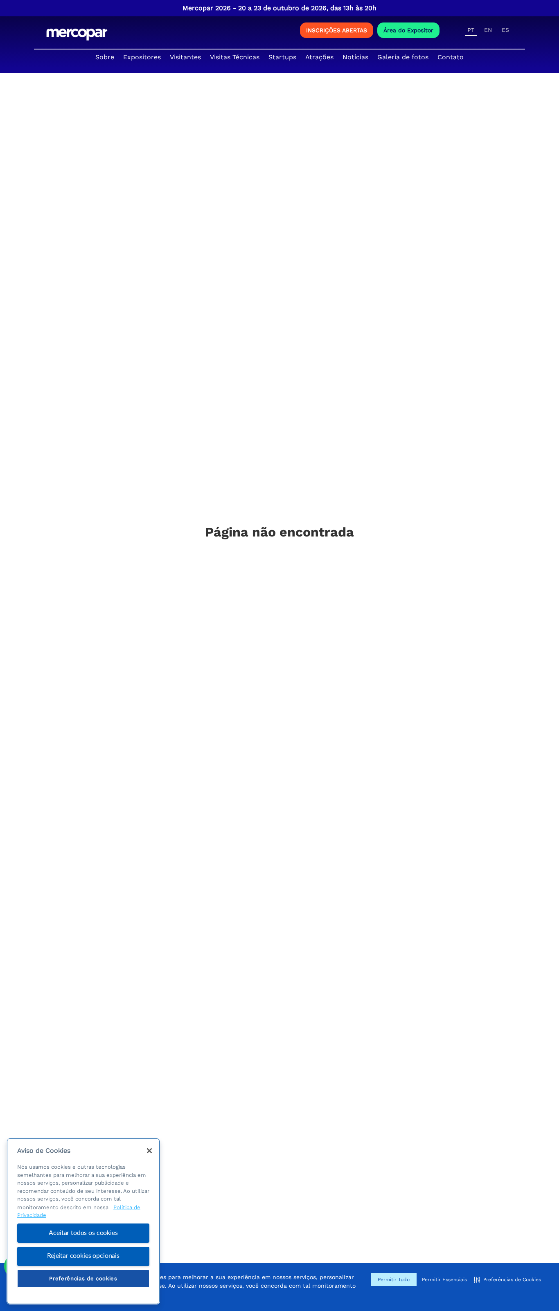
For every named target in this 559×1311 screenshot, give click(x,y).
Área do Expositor (408, 30)
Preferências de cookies (83, 1278)
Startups (282, 57)
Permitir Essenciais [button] (444, 1279)
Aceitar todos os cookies (83, 1233)
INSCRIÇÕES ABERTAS (336, 30)
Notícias (355, 57)
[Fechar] (149, 1151)
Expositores (142, 57)
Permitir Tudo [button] (394, 1279)
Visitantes (185, 57)
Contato (450, 57)
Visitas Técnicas (234, 57)
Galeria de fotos (402, 57)
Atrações (319, 57)
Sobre (104, 57)
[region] (83, 1221)
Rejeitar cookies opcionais (83, 1256)
